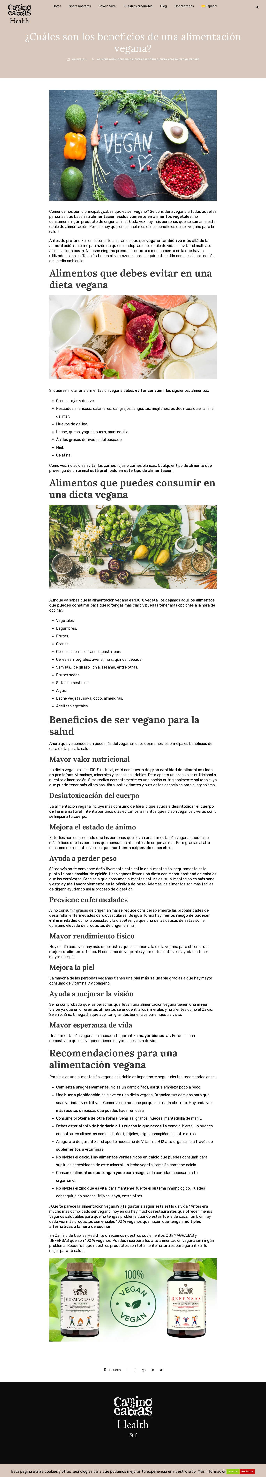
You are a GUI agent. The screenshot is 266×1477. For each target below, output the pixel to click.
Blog (163, 6)
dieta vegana (168, 59)
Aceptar (233, 1471)
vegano (194, 59)
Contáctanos (184, 6)
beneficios (125, 59)
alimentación (106, 59)
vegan (183, 59)
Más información (211, 1471)
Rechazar (247, 1471)
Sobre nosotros (80, 6)
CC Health (79, 59)
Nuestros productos (137, 6)
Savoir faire (107, 6)
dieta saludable (146, 59)
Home (57, 6)
